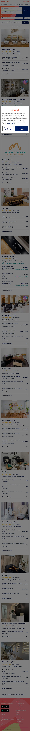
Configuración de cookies (8, 128)
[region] (15, 119)
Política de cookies (10, 123)
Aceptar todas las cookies (21, 128)
